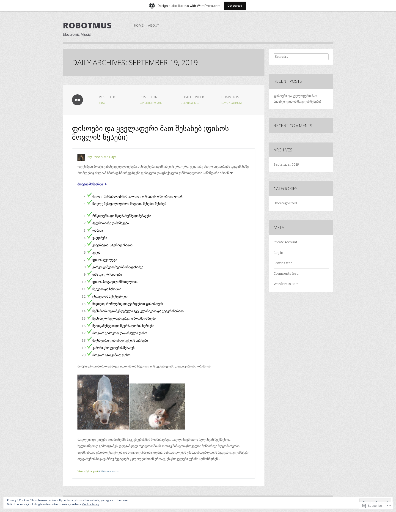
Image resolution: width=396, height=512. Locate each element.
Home (138, 25)
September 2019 (286, 165)
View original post (87, 471)
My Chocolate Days (101, 157)
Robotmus (87, 25)
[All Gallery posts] (77, 99)
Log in (278, 253)
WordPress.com (286, 284)
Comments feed (286, 274)
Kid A (102, 102)
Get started (235, 5)
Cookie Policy (90, 504)
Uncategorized (190, 102)
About (153, 25)
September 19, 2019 (151, 102)
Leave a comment (231, 102)
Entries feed (283, 263)
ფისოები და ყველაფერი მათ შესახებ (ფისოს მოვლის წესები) (150, 132)
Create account (285, 242)
